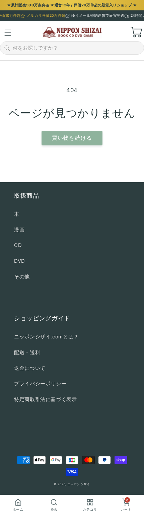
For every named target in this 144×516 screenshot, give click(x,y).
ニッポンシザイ (78, 484)
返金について (30, 368)
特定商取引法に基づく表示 (45, 399)
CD (18, 245)
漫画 (19, 230)
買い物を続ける (72, 138)
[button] (7, 32)
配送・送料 (27, 352)
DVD (19, 261)
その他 (22, 277)
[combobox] (76, 48)
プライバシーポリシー (40, 384)
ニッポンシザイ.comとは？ (46, 337)
